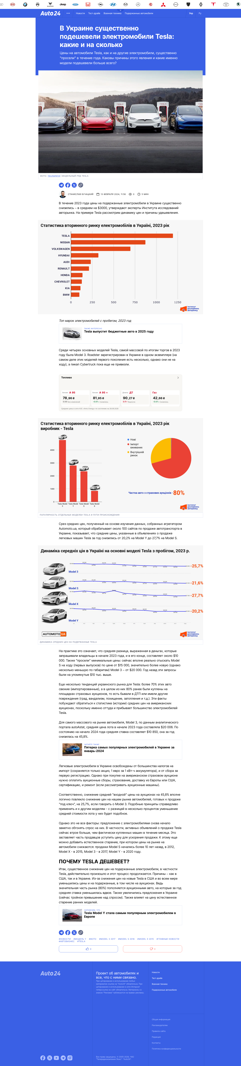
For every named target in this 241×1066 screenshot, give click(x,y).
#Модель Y (80, 939)
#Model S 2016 (126, 939)
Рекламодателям (160, 1025)
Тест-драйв (94, 13)
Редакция (156, 1037)
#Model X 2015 (145, 939)
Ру (200, 13)
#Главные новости (168, 939)
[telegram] (61, 185)
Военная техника (112, 13)
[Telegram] (63, 1057)
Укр (191, 13)
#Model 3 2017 (107, 939)
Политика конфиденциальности (166, 1049)
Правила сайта (159, 1031)
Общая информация (161, 1019)
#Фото (92, 939)
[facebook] (67, 185)
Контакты (156, 1043)
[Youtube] (56, 1057)
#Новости (65, 939)
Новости (80, 13)
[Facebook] (42, 1057)
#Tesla (81, 941)
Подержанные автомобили (139, 13)
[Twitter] (49, 1057)
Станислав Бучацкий (80, 194)
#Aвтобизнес (66, 941)
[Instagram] (69, 1057)
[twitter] (74, 185)
